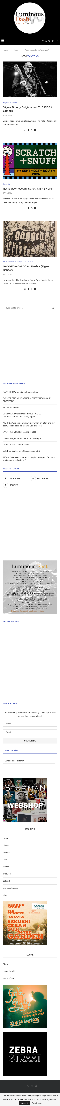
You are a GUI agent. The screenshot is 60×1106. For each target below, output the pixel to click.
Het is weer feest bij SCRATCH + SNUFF (28, 188)
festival (6, 866)
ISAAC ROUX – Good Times (16, 444)
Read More (37, 1103)
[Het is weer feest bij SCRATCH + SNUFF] (30, 161)
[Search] (57, 40)
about (5, 895)
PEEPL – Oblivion (11, 407)
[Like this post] (25, 130)
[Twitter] (46, 40)
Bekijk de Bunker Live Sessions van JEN (21, 451)
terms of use (8, 978)
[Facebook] (43, 40)
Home (5, 50)
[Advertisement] (30, 346)
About (5, 964)
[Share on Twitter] (32, 130)
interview (7, 874)
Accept (24, 1103)
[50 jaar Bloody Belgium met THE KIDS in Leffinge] (30, 79)
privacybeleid (9, 971)
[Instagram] (49, 40)
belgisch (6, 881)
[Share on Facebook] (28, 130)
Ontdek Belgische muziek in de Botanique (22, 438)
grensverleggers (10, 888)
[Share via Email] (35, 130)
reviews (6, 852)
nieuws (6, 845)
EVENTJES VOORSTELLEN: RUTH (19, 432)
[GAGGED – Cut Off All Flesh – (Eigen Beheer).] (30, 239)
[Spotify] (52, 40)
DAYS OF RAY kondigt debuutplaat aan (21, 392)
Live (5, 859)
